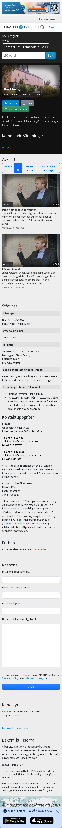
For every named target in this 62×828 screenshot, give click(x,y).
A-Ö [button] (45, 47)
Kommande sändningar (48, 168)
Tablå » (7, 148)
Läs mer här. (41, 549)
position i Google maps (16, 523)
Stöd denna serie (17, 109)
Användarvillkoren (32, 678)
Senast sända (29, 168)
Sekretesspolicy (10, 678)
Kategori (10, 47)
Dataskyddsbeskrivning (15, 728)
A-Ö (18, 168)
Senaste (12, 103)
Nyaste (8, 166)
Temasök (30, 47)
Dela (29, 103)
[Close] (58, 812)
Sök (50, 55)
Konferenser (10, 94)
